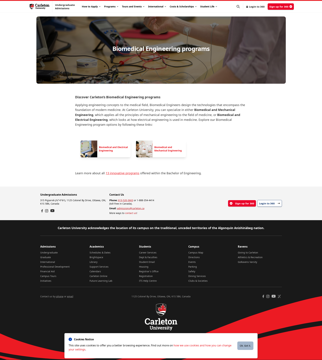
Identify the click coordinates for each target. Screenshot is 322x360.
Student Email (147, 262)
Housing (143, 266)
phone (59, 296)
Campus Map (195, 252)
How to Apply (90, 6)
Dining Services (197, 276)
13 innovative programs (122, 173)
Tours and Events (132, 6)
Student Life (207, 6)
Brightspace (96, 257)
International (155, 6)
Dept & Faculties (148, 257)
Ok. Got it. (245, 345)
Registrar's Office (148, 271)
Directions (194, 257)
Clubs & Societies (198, 280)
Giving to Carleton (248, 252)
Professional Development (55, 266)
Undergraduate (49, 252)
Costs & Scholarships (182, 6)
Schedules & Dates (100, 252)
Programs (110, 6)
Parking (192, 266)
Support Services (99, 266)
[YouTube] (52, 210)
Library (93, 262)
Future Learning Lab (101, 280)
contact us (131, 213)
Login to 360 (257, 6)
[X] (279, 296)
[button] (239, 7)
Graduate (45, 257)
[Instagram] (46, 210)
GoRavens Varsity (247, 262)
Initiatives (45, 280)
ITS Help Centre (148, 280)
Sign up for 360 (278, 6)
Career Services (147, 252)
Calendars (95, 271)
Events (192, 262)
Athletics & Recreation (250, 257)
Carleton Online (98, 276)
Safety (191, 271)
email (70, 296)
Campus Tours (48, 276)
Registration (146, 276)
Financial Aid (47, 271)
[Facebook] (42, 210)
